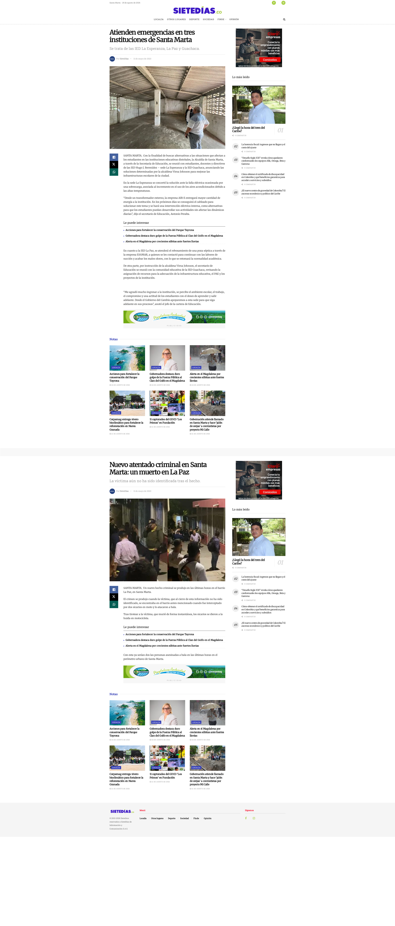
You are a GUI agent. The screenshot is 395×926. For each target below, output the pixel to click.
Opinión (234, 19)
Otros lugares (176, 19)
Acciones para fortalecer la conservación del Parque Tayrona (160, 230)
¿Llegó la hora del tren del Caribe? (248, 129)
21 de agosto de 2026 (120, 434)
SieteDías (124, 58)
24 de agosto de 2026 (120, 385)
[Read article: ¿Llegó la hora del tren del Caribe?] (258, 105)
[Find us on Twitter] (279, 2)
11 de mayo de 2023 (142, 58)
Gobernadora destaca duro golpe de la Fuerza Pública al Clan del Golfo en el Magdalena (174, 235)
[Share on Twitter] (114, 164)
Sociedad (208, 19)
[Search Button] (284, 19)
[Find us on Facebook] (274, 2)
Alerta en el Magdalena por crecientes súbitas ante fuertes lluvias (162, 241)
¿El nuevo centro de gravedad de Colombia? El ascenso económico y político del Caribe (263, 192)
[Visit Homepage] (197, 10)
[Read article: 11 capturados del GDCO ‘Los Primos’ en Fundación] (167, 403)
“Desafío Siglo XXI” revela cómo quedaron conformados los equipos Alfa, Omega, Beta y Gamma (263, 160)
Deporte (194, 19)
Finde (221, 19)
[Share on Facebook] (114, 157)
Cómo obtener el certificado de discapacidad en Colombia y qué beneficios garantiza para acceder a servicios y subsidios (263, 177)
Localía (159, 19)
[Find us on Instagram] (283, 2)
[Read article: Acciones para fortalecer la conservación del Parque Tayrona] (127, 357)
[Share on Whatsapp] (114, 172)
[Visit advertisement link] (174, 317)
